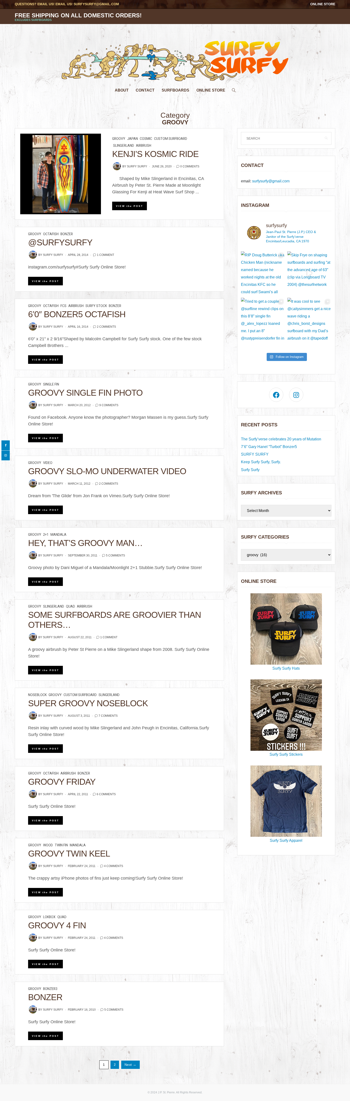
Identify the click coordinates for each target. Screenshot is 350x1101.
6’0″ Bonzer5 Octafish (76, 314)
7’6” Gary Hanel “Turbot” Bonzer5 (269, 447)
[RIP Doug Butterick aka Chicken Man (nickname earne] (263, 273)
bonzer (66, 234)
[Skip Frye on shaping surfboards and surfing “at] (309, 273)
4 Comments (113, 866)
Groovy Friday (61, 782)
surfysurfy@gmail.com (96, 4)
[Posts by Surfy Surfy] (117, 166)
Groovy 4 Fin (57, 925)
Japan (132, 138)
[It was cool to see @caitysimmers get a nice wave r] (309, 320)
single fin (51, 384)
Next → (130, 1065)
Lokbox (49, 917)
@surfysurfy (60, 242)
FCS (63, 305)
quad (70, 606)
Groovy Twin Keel (69, 853)
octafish (51, 234)
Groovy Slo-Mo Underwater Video (107, 471)
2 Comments (106, 326)
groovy (118, 138)
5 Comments (115, 555)
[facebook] (5, 445)
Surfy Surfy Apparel (286, 840)
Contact (145, 90)
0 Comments (189, 166)
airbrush (143, 145)
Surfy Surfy (137, 166)
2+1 (46, 534)
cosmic (146, 138)
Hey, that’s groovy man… (85, 543)
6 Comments (106, 794)
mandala (58, 534)
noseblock (37, 694)
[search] (234, 89)
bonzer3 (50, 988)
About (122, 90)
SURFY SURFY (255, 454)
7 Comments (108, 715)
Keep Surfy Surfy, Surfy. (261, 462)
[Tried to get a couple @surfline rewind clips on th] (263, 320)
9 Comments (108, 405)
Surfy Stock (96, 305)
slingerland (123, 145)
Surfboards (175, 90)
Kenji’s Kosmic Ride (155, 154)
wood (48, 845)
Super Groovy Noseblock (88, 703)
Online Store (322, 4)
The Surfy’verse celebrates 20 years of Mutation (281, 439)
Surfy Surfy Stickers (286, 754)
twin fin (61, 845)
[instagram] (5, 456)
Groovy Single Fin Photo (85, 393)
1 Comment (105, 255)
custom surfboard (170, 138)
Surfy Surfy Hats (286, 668)
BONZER (45, 997)
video (47, 462)
